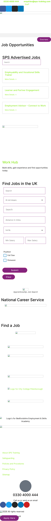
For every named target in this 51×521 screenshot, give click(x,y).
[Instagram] (15, 9)
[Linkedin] (21, 9)
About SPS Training (11, 453)
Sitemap (6, 474)
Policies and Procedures (13, 463)
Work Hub (10, 162)
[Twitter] (9, 9)
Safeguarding (8, 458)
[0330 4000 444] (25, 486)
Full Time (11, 255)
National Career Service (22, 299)
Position (7, 252)
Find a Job (10, 325)
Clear (9, 277)
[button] (25, 35)
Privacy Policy (8, 469)
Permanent (11, 260)
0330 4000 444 (25, 495)
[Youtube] (27, 505)
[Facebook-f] (3, 9)
